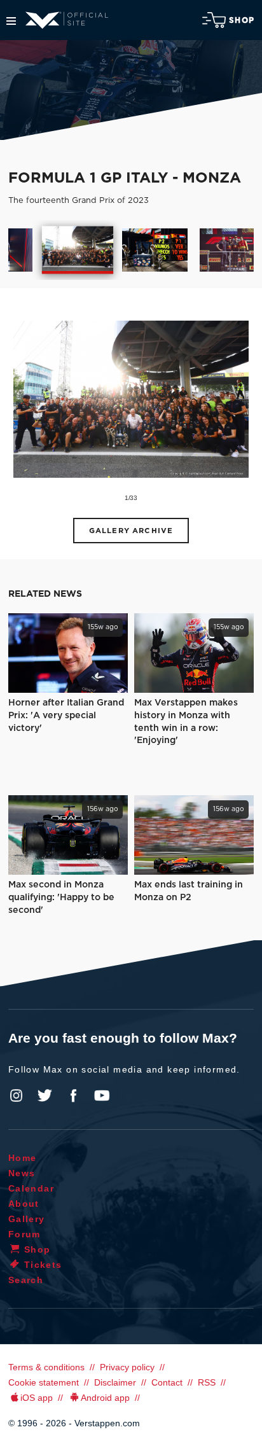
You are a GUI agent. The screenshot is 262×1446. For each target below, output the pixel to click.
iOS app (36, 1398)
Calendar (31, 1188)
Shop (241, 20)
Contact (167, 1382)
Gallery (26, 1219)
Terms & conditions (46, 1367)
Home (22, 1158)
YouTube (101, 1095)
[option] (77, 250)
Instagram (16, 1095)
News (22, 1173)
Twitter (45, 1095)
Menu (11, 21)
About (23, 1204)
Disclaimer (115, 1382)
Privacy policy (127, 1367)
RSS (207, 1382)
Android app (105, 1398)
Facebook (73, 1095)
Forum (24, 1234)
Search (25, 1280)
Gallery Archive (131, 530)
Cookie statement (43, 1382)
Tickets (43, 1265)
